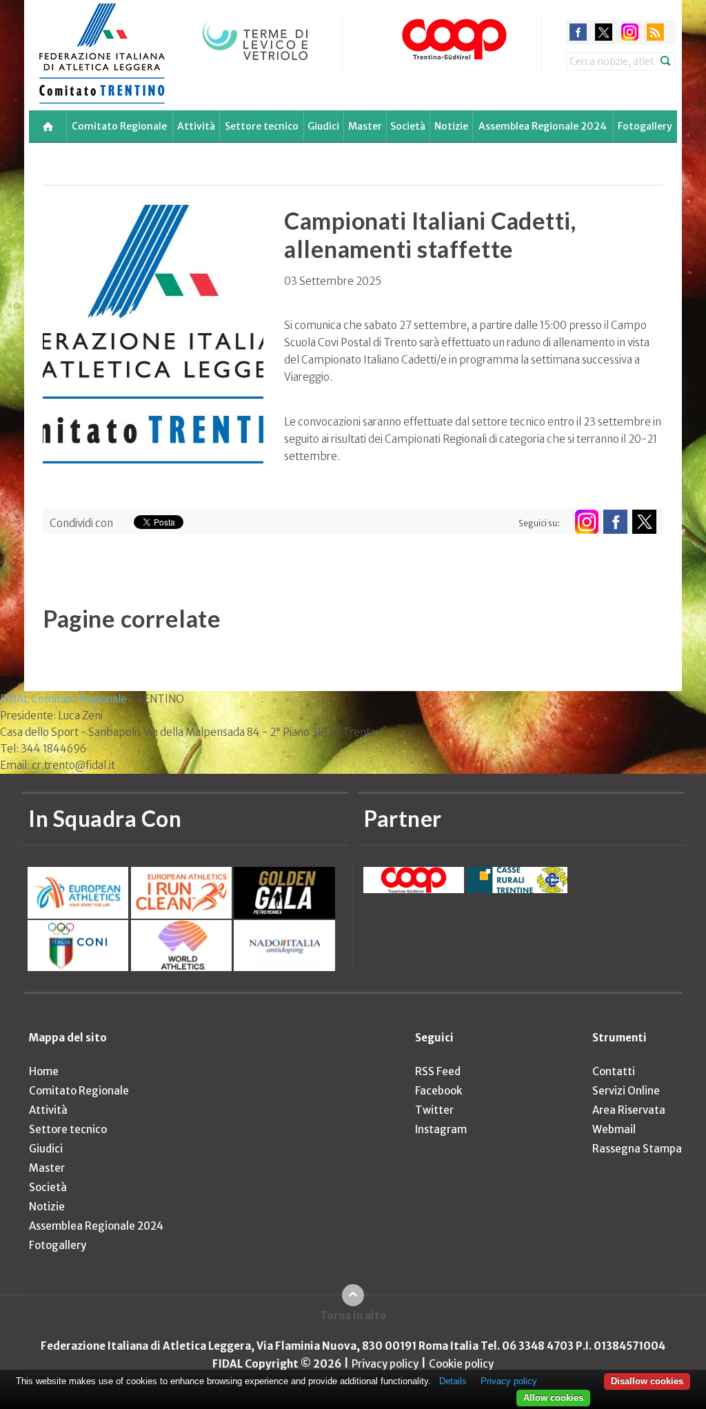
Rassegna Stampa (637, 1148)
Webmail (614, 1129)
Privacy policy (385, 1363)
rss (655, 32)
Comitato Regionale (119, 126)
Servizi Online (626, 1090)
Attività (196, 126)
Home (44, 1071)
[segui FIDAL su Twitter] (644, 522)
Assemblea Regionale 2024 (542, 126)
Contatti (613, 1071)
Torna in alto (353, 1315)
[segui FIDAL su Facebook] (615, 522)
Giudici (323, 126)
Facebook (438, 1090)
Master (365, 126)
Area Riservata (628, 1110)
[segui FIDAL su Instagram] (586, 522)
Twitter (434, 1110)
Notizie (451, 126)
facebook (578, 32)
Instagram (441, 1129)
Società (407, 126)
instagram (629, 32)
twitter (603, 32)
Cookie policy (461, 1363)
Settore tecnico (262, 126)
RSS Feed (438, 1071)
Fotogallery (645, 126)
